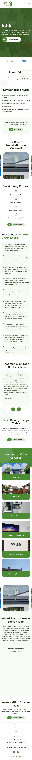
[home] (7, 4)
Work (16, 731)
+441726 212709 (16, 739)
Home (16, 724)
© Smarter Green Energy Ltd (16, 756)
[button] (29, 3)
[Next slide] (19, 409)
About (16, 734)
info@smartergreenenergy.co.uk (16, 742)
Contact (16, 736)
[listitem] (16, 165)
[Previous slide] (13, 409)
